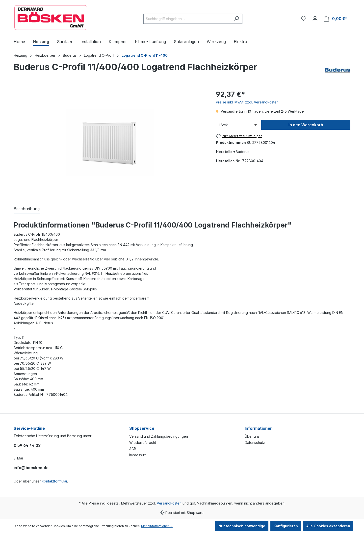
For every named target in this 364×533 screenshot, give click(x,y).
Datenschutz (255, 442)
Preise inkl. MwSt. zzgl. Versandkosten (247, 102)
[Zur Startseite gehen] (51, 17)
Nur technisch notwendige (241, 526)
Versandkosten (169, 503)
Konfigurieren (286, 526)
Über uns (252, 436)
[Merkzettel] (303, 18)
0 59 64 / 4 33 (27, 445)
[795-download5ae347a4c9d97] (110, 142)
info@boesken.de (31, 467)
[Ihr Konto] (315, 18)
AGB (132, 449)
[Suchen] (236, 19)
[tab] (27, 208)
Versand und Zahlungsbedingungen (158, 436)
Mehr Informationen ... (157, 526)
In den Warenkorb (305, 124)
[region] (110, 142)
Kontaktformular (54, 481)
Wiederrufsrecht (142, 442)
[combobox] (187, 19)
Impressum (138, 455)
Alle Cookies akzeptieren (328, 526)
